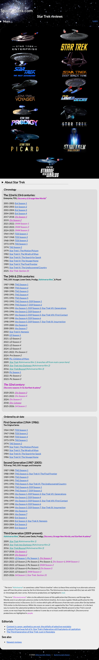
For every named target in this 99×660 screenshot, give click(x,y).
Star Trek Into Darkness (20, 365)
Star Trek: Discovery (74, 140)
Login (95, 21)
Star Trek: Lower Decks (74, 90)
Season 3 (21, 210)
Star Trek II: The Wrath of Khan (24, 254)
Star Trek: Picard (24, 140)
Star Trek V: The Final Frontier (23, 264)
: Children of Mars (19, 358)
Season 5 (21, 298)
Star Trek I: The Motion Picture (23, 250)
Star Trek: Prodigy (24, 115)
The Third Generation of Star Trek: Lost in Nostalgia (31, 631)
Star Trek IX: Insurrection (54, 321)
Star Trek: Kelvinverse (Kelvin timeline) (74, 115)
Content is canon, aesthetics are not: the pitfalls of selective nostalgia (39, 626)
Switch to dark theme (62, 655)
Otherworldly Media (43, 655)
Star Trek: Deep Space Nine (74, 64)
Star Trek (13, 362)
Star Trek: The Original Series (74, 39)
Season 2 (21, 206)
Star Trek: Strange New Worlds (49, 166)
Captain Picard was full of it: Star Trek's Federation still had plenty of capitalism (44, 629)
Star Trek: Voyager (24, 90)
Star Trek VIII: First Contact (55, 315)
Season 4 (21, 213)
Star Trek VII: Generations (54, 308)
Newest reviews (14, 642)
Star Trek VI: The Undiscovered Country (28, 267)
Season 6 (21, 301)
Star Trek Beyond (17, 369)
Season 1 (21, 203)
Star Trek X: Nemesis (19, 331)
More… (8, 21)
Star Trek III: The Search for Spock (25, 257)
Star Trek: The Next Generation (24, 64)
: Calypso (15, 402)
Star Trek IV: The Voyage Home (23, 260)
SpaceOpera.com (18, 11)
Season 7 (21, 304)
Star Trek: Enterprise (24, 39)
